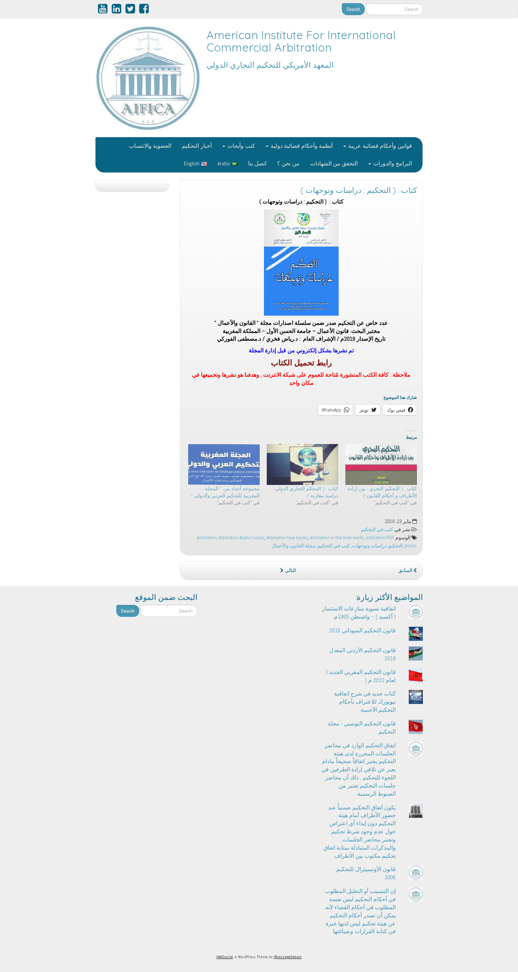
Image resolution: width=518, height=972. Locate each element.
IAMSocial (224, 956)
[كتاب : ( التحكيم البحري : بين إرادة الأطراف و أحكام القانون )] (381, 464)
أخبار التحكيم (197, 146)
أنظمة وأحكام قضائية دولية (301, 146)
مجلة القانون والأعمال (293, 546)
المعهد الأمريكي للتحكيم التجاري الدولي (270, 65)
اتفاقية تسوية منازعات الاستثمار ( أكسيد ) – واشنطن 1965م (359, 612)
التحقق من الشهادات (334, 163)
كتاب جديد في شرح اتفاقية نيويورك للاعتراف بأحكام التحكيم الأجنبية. (365, 701)
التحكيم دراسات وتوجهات (377, 546)
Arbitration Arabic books (241, 538)
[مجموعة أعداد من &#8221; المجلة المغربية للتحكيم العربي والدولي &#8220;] (224, 464)
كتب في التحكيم (377, 530)
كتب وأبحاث (240, 146)
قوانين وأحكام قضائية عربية (379, 146)
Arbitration (207, 538)
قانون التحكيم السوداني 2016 (362, 630)
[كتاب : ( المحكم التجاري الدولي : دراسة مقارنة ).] (302, 464)
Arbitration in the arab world (336, 538)
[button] (301, 262)
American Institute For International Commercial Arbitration (301, 41)
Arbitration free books (287, 538)
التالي (290, 570)
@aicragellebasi (287, 956)
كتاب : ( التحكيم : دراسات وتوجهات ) (359, 190)
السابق (405, 570)
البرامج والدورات (392, 163)
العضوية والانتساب (150, 146)
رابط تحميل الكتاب (301, 362)
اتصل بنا (257, 163)
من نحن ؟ (288, 163)
